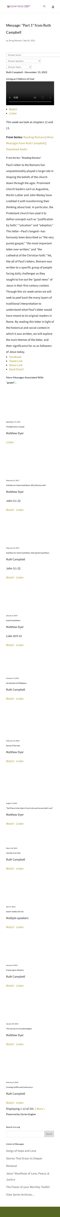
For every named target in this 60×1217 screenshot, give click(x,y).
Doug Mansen (15, 40)
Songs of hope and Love (21, 1151)
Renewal (11, 1166)
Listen (13, 113)
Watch (13, 109)
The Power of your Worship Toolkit (28, 1187)
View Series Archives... (20, 1194)
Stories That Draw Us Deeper (24, 1158)
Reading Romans (34, 137)
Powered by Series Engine (21, 1114)
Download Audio (16, 149)
